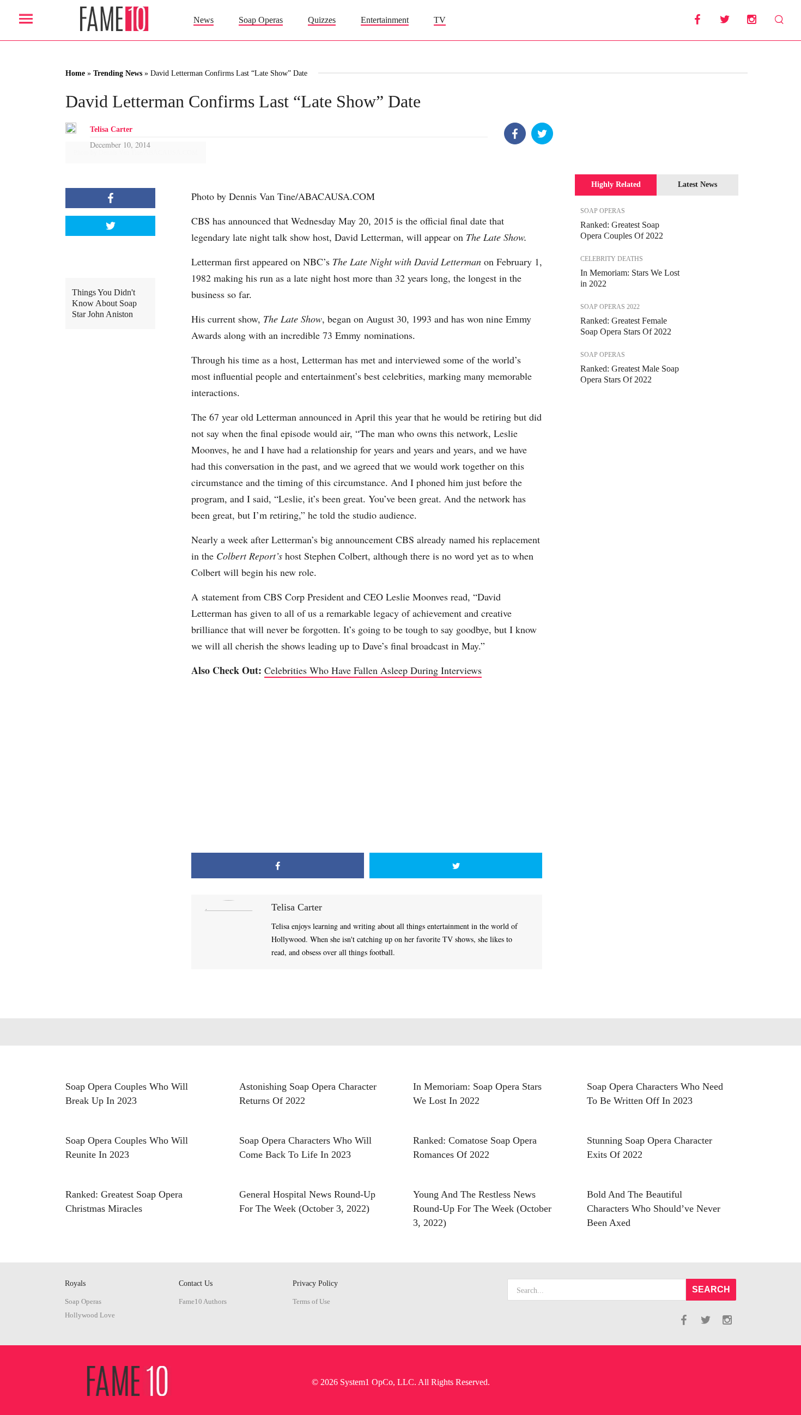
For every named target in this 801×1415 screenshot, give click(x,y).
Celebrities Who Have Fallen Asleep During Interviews (373, 670)
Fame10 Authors (203, 1301)
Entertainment (385, 20)
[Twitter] (542, 133)
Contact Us (196, 1283)
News (203, 20)
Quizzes (322, 20)
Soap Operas (261, 20)
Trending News (117, 73)
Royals (75, 1283)
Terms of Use (311, 1301)
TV (440, 20)
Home (75, 73)
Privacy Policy (315, 1283)
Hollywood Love (90, 1315)
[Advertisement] (366, 765)
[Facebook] (515, 133)
